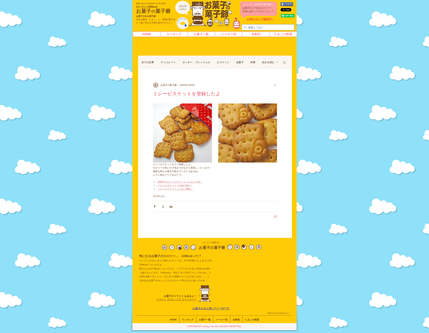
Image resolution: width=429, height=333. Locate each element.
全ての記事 (147, 62)
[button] (284, 62)
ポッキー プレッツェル (196, 62)
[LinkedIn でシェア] (171, 206)
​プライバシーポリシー (278, 313)
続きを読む (268, 62)
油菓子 (240, 62)
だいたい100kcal (146, 6)
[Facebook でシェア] (154, 206)
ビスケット (223, 62)
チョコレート (168, 62)
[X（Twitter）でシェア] (162, 206)
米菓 (252, 62)
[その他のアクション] (275, 85)
